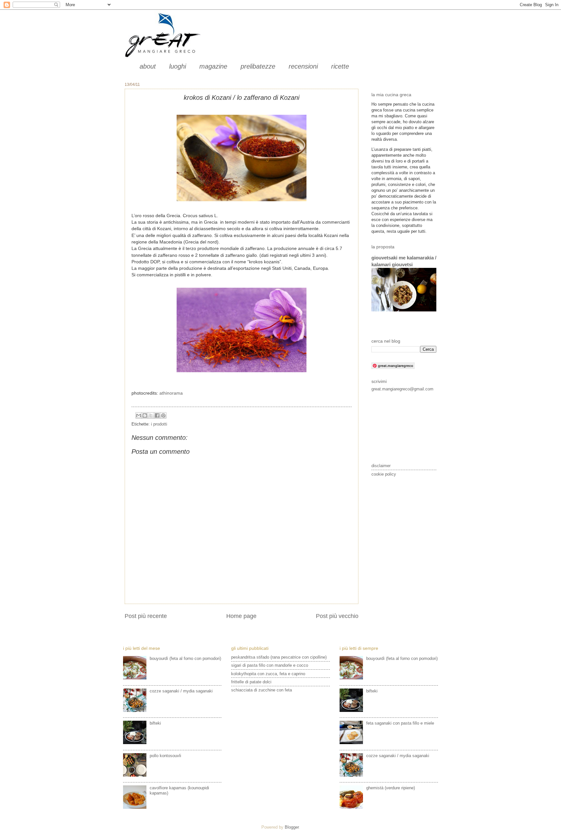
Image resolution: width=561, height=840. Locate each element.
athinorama (171, 393)
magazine (213, 66)
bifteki (155, 723)
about (148, 66)
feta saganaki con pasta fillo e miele (400, 723)
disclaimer (381, 465)
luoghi (177, 66)
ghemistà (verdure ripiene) (390, 787)
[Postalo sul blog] (145, 415)
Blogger (292, 827)
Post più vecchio (337, 616)
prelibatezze (258, 66)
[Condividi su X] (151, 415)
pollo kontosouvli (165, 755)
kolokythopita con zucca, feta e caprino (268, 673)
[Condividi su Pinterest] (163, 415)
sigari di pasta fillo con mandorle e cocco (269, 665)
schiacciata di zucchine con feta (261, 690)
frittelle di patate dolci (251, 681)
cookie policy (383, 474)
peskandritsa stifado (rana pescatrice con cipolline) (279, 657)
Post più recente (146, 616)
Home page (241, 616)
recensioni (303, 66)
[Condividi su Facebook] (157, 415)
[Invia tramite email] (138, 415)
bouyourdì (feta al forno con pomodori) (185, 658)
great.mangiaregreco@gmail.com (402, 389)
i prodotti (159, 424)
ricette (340, 66)
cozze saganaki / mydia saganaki (181, 691)
